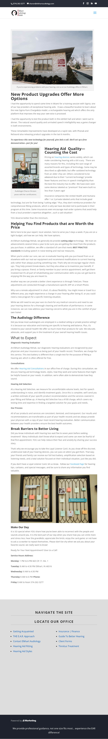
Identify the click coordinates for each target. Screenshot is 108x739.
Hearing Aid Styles (22, 651)
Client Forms (65, 641)
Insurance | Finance (69, 631)
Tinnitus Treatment (69, 646)
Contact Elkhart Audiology (26, 641)
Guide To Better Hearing (71, 636)
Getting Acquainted (23, 631)
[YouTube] (96, 3)
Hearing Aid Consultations (31, 368)
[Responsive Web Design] (29, 720)
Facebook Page (77, 464)
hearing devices (62, 157)
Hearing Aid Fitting (23, 646)
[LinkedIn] (92, 3)
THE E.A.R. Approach (24, 636)
